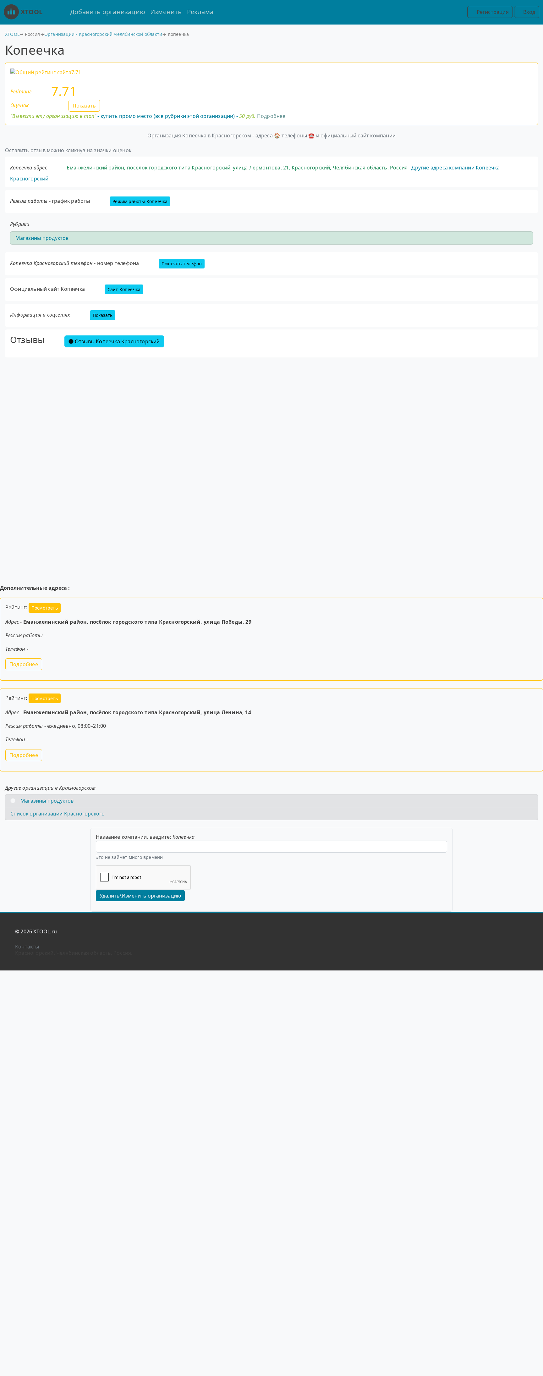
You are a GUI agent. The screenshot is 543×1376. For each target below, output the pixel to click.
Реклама (200, 12)
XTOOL (31, 12)
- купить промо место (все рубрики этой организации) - (133, 116)
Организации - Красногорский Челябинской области (103, 34)
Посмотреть (44, 608)
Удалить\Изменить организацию (140, 895)
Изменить (166, 12)
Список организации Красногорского (57, 813)
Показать (84, 105)
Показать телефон (182, 264)
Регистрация (491, 11)
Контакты (27, 946)
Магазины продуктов (42, 238)
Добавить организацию (107, 12)
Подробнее (271, 116)
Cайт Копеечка (124, 289)
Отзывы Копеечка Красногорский (117, 341)
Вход (528, 11)
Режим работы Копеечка (139, 201)
